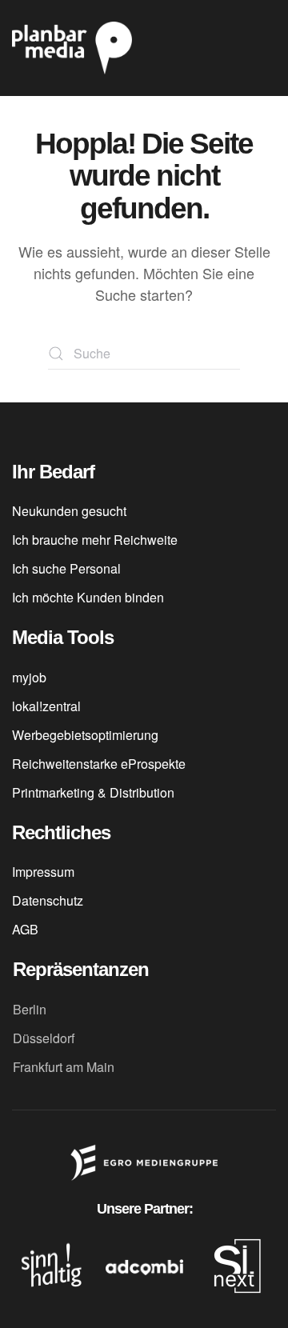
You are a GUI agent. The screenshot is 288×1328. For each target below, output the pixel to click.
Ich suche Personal (66, 568)
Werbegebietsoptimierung (85, 735)
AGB (25, 929)
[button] (268, 48)
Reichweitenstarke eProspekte (99, 763)
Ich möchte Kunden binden (88, 597)
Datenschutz (47, 900)
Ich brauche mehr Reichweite (95, 539)
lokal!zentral (46, 706)
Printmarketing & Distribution (93, 792)
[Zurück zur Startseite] (72, 48)
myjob (29, 677)
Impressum (43, 871)
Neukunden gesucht (69, 511)
